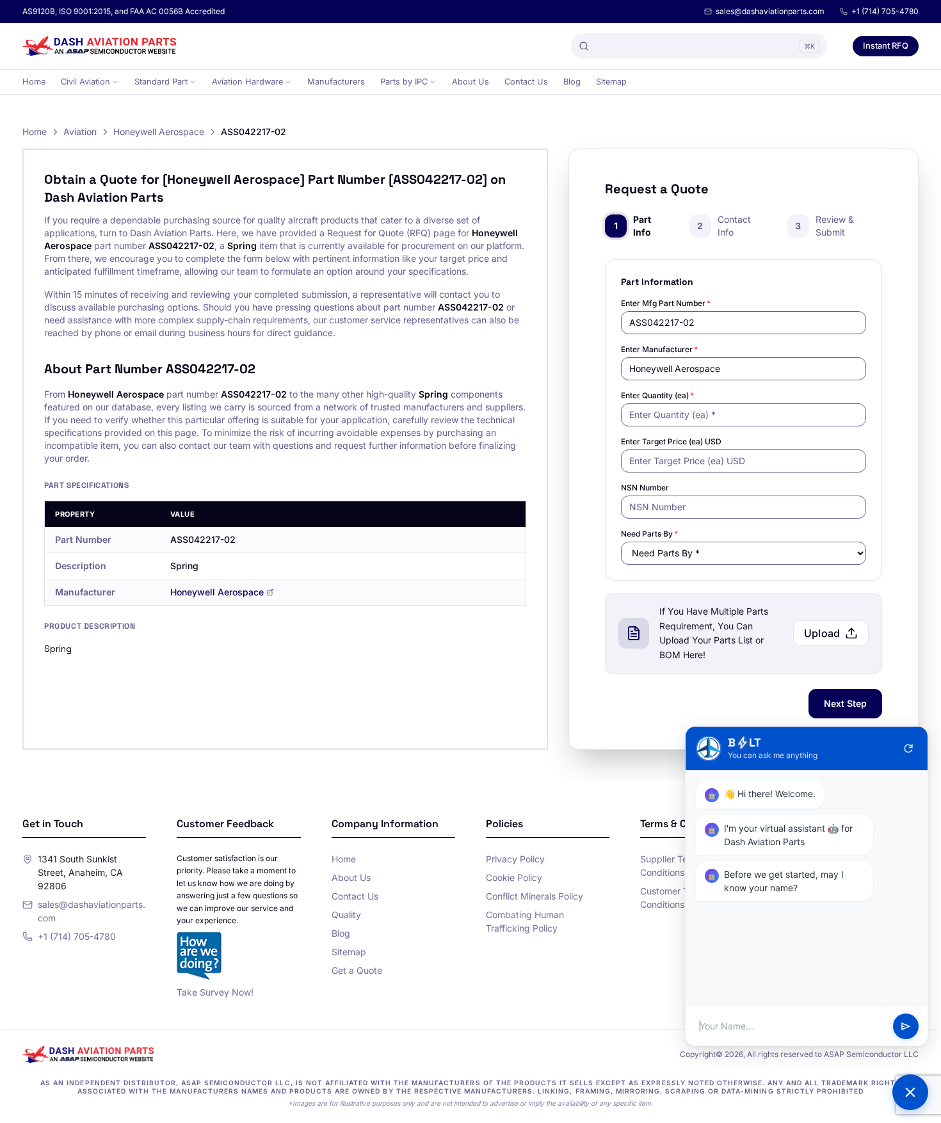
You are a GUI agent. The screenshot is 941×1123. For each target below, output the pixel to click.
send (906, 1026)
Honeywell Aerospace (158, 131)
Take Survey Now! (215, 992)
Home (33, 81)
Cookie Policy (514, 877)
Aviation (80, 131)
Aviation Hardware (247, 81)
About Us (470, 81)
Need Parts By (649, 533)
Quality (346, 914)
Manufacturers (336, 81)
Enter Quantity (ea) (657, 395)
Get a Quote (357, 970)
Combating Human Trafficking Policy (525, 921)
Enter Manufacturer (659, 349)
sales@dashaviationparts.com (770, 11)
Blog (572, 81)
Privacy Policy (515, 858)
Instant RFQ (885, 45)
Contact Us (526, 81)
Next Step (845, 703)
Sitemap (611, 81)
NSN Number (645, 487)
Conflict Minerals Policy (534, 896)
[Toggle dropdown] (115, 82)
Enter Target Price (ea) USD (671, 441)
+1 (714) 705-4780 (885, 11)
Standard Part (161, 81)
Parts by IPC (404, 81)
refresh (908, 748)
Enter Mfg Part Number (666, 303)
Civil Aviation (85, 81)
